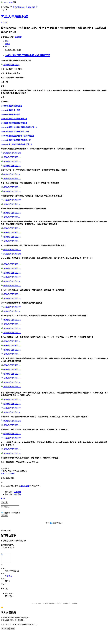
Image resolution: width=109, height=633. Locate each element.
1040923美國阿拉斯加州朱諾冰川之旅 (15, 131)
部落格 (7, 44)
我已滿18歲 (5, 629)
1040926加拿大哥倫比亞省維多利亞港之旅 (16, 144)
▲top (3, 498)
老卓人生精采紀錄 (14, 17)
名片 (7, 46)
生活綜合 (18, 37)
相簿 (7, 41)
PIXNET (38, 603)
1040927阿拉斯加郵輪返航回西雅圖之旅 (27, 55)
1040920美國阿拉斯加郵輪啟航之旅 (14, 119)
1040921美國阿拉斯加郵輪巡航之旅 (14, 123)
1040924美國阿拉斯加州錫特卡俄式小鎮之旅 (17, 136)
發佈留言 (4, 515)
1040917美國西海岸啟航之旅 (11, 106)
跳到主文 (4, 22)
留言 (27, 486)
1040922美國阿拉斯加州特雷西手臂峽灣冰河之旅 (19, 127)
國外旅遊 (17, 494)
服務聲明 (74, 603)
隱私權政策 (66, 603)
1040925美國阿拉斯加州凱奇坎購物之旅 (16, 140)
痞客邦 (23, 486)
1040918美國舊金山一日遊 (10, 110)
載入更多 (4, 502)
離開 (12, 629)
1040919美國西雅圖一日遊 (10, 114)
